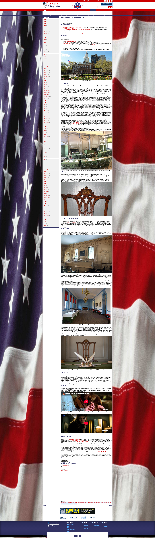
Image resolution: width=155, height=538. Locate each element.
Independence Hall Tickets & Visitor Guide (72, 27)
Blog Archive (47, 17)
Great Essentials (104, 502)
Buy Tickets (106, 4)
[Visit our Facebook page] (105, 1)
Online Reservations (65, 470)
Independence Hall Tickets (72, 502)
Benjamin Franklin (75, 123)
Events (95, 0)
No (80, 536)
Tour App (86, 10)
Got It (75, 536)
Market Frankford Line (102, 451)
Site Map (111, 535)
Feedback (106, 526)
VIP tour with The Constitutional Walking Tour (93, 375)
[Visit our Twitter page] (107, 1)
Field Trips (51, 10)
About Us (77, 0)
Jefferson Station (75, 453)
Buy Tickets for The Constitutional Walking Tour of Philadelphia (76, 29)
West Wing (109, 502)
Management (96, 525)
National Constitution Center (82, 441)
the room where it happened (82, 502)
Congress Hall (97, 502)
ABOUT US (96, 522)
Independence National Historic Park (67, 503)
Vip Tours (78, 10)
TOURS (85, 522)
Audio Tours (86, 528)
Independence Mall (91, 502)
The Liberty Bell (66, 43)
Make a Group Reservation (106, 524)
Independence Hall (65, 465)
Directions (90, 0)
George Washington (78, 122)
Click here (94, 44)
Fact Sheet (96, 524)
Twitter (71, 527)
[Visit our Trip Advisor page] (109, 1)
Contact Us (100, 0)
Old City (75, 503)
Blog (93, 10)
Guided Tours (70, 10)
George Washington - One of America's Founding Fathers (75, 32)
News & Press (84, 0)
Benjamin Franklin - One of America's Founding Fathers (74, 33)
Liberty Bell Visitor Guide (68, 28)
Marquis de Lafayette (71, 222)
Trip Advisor (72, 529)
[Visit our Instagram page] (111, 1)
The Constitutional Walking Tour (73, 439)
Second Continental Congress (71, 41)
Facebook (71, 524)
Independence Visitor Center (78, 440)
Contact (106, 522)
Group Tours (60, 10)
